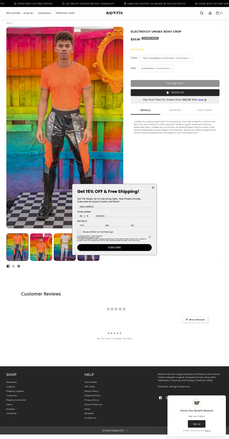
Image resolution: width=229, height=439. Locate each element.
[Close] (153, 187)
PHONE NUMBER (84, 211)
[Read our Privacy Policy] (150, 237)
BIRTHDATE (82, 221)
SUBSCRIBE (114, 247)
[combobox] (84, 216)
